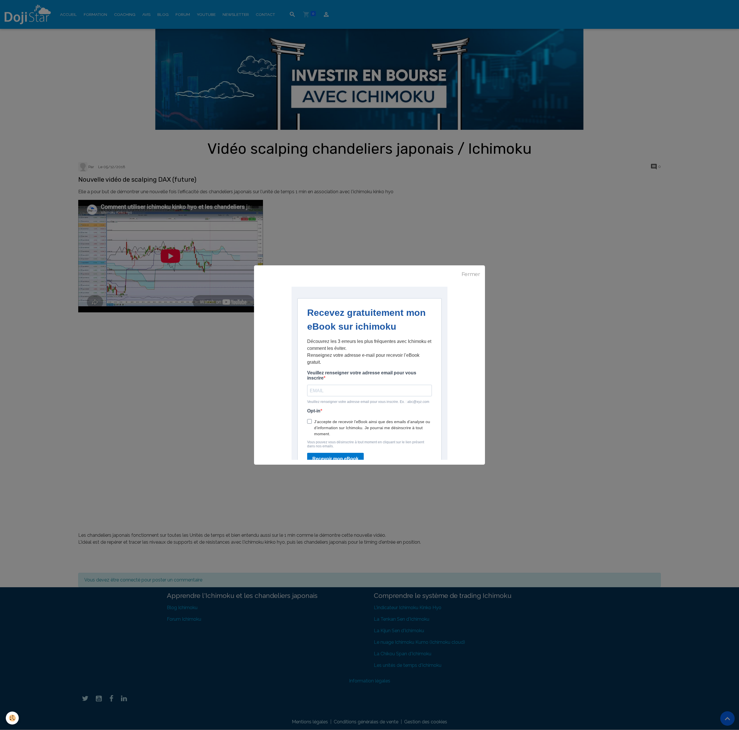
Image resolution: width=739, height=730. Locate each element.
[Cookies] (12, 718)
